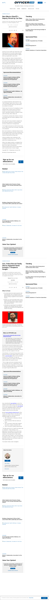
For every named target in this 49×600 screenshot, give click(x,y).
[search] (5, 2)
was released (20, 427)
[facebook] (9, 30)
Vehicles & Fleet (31, 8)
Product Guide (13, 8)
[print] (22, 30)
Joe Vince (13, 302)
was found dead (8, 378)
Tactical (37, 8)
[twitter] (12, 30)
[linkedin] (11, 30)
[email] (16, 30)
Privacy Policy (31, 597)
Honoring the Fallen (6, 13)
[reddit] (14, 30)
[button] (3, 2)
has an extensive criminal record (12, 433)
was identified (13, 424)
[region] (24, 598)
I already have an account (13, 276)
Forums (18, 8)
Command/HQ (23, 8)
